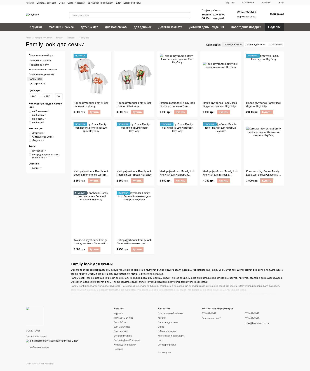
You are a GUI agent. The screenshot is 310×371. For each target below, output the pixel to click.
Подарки (274, 27)
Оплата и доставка (46, 3)
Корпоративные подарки (43, 69)
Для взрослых (37, 83)
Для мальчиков (116, 27)
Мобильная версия (39, 347)
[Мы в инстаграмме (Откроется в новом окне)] (154, 2)
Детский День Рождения (206, 27)
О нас (62, 3)
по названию (275, 44)
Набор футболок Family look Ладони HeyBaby (263, 104)
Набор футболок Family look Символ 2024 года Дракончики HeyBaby (134, 106)
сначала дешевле (255, 44)
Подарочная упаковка (41, 74)
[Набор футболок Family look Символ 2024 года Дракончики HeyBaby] (134, 76)
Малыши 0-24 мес (61, 27)
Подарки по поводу (40, 60)
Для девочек (142, 27)
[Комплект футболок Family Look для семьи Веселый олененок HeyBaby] (91, 213)
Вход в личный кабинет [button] (170, 313)
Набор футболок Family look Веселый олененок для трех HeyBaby (91, 174)
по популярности (233, 44)
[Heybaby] (35, 315)
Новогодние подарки (246, 27)
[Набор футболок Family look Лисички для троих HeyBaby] (134, 144)
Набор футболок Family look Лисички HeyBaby (91, 104)
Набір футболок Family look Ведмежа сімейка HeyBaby (220, 104)
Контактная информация (100, 3)
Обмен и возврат (76, 3)
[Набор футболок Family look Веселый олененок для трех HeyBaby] (91, 144)
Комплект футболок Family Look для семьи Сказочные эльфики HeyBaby (263, 174)
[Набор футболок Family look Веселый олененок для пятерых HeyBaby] (134, 213)
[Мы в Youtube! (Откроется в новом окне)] (150, 2)
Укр (227, 3)
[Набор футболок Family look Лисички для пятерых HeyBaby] (220, 144)
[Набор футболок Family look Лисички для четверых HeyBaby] (177, 144)
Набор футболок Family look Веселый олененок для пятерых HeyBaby (134, 243)
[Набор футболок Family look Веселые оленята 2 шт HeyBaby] (177, 76)
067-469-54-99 (246, 12)
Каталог (30, 3)
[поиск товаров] (187, 15)
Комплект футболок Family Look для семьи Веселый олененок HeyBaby (90, 243)
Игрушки (35, 27)
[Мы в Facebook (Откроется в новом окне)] (145, 2)
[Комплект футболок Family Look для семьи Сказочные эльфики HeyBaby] (263, 144)
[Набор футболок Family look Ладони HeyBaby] (263, 76)
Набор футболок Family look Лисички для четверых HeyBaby (177, 174)
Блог (118, 3)
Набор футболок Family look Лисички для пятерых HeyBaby (220, 174)
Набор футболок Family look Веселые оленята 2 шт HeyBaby (177, 106)
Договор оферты (132, 3)
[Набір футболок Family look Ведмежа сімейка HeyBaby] (220, 76)
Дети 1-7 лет (89, 27)
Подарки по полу (39, 64)
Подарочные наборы (41, 55)
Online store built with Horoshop (39, 364)
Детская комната (170, 27)
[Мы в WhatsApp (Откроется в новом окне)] (158, 2)
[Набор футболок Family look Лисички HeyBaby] (91, 76)
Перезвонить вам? (246, 16)
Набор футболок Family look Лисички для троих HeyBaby (134, 173)
